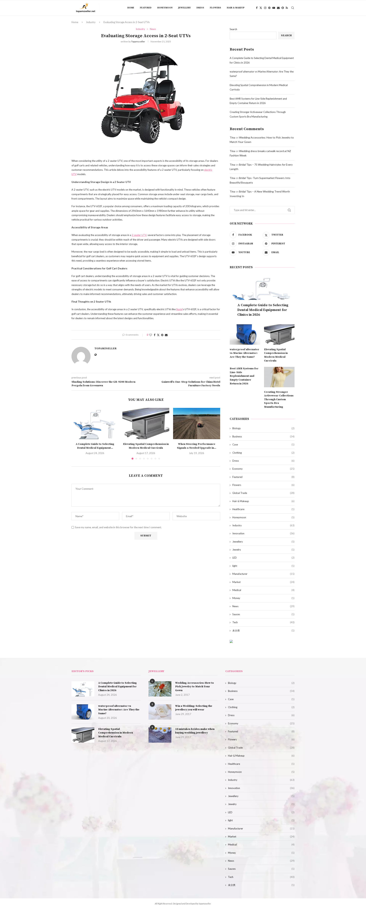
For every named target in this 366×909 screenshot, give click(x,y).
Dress (200, 7)
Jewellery (184, 7)
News (263, 606)
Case (263, 444)
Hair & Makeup (236, 7)
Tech (263, 622)
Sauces (263, 614)
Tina (232, 137)
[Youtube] (273, 7)
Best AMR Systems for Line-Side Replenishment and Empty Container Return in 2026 (244, 376)
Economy (263, 468)
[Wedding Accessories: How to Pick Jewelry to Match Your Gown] (159, 688)
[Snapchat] (283, 7)
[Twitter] (260, 7)
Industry (91, 22)
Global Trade (263, 492)
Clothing (263, 452)
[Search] (293, 7)
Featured (146, 7)
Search (233, 29)
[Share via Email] (166, 335)
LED (263, 557)
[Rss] (287, 7)
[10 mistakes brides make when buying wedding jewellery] (159, 735)
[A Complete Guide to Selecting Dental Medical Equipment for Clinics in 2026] (95, 423)
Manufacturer (263, 573)
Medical (263, 590)
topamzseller (138, 41)
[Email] (278, 7)
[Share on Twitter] (158, 335)
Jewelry (263, 549)
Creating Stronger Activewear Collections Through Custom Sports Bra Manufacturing (279, 399)
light (263, 565)
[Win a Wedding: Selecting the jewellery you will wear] (159, 712)
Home (130, 7)
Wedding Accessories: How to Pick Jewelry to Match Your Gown (194, 686)
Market (263, 582)
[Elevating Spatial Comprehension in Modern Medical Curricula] (145, 423)
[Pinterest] (269, 7)
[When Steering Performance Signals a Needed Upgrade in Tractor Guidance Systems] (196, 423)
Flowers (215, 7)
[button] (76, 433)
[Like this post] (150, 335)
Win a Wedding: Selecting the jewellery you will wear (193, 708)
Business (263, 436)
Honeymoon (165, 7)
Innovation (263, 533)
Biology (263, 428)
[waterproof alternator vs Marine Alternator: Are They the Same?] (245, 334)
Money (263, 598)
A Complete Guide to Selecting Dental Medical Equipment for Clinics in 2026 (262, 310)
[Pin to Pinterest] (162, 335)
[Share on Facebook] (154, 335)
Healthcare (263, 509)
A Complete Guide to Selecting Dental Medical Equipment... (95, 446)
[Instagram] (265, 7)
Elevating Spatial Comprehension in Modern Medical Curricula (146, 446)
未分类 (263, 630)
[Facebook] (257, 7)
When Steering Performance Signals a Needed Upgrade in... (196, 446)
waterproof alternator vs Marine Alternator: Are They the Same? (244, 353)
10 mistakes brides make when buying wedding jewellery (194, 731)
